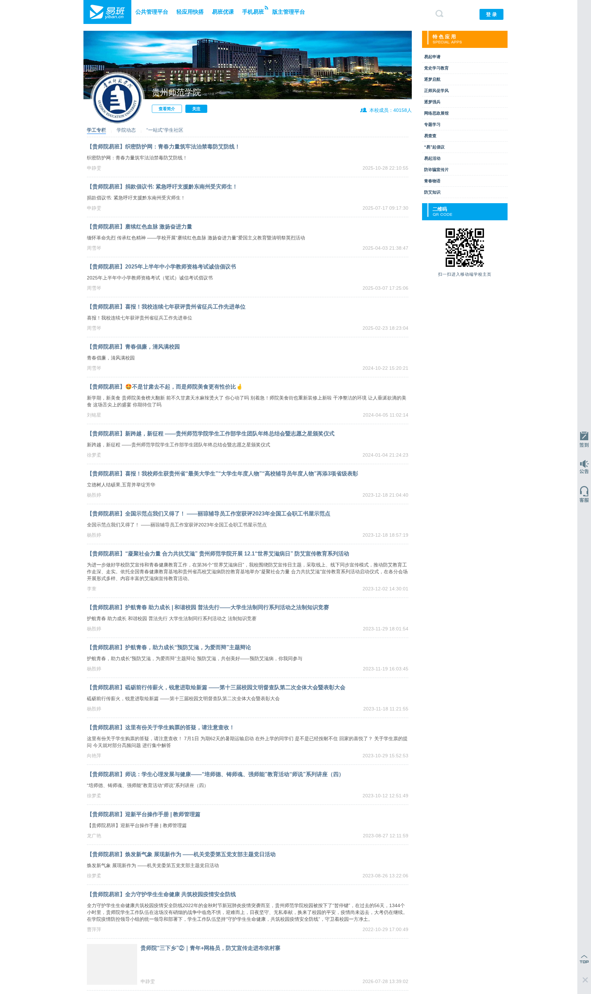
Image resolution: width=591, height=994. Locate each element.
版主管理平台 (288, 12)
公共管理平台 (151, 12)
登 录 (491, 14)
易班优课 (223, 12)
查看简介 (167, 108)
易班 (107, 12)
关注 (196, 108)
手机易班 (253, 12)
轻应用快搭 (190, 12)
